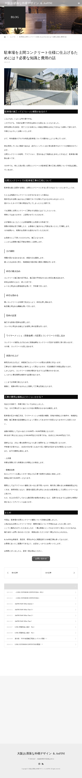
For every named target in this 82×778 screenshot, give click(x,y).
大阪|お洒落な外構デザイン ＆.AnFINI (28, 3)
